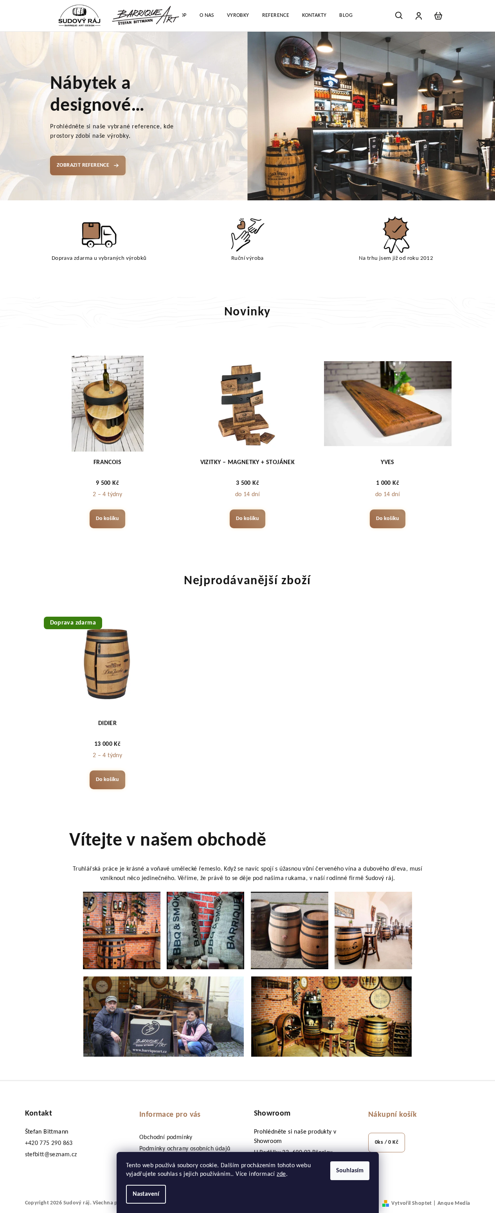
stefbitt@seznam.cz (51, 1155)
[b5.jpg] (163, 1016)
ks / (386, 1142)
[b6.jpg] (331, 1016)
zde (281, 1174)
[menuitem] (206, 16)
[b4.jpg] (373, 930)
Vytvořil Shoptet (411, 1203)
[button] (25, 115)
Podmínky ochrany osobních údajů (184, 1149)
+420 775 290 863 (49, 1143)
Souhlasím (350, 1171)
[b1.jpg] (121, 930)
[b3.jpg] (289, 930)
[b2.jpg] (205, 930)
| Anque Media (451, 1203)
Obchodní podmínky (166, 1137)
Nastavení (146, 1194)
